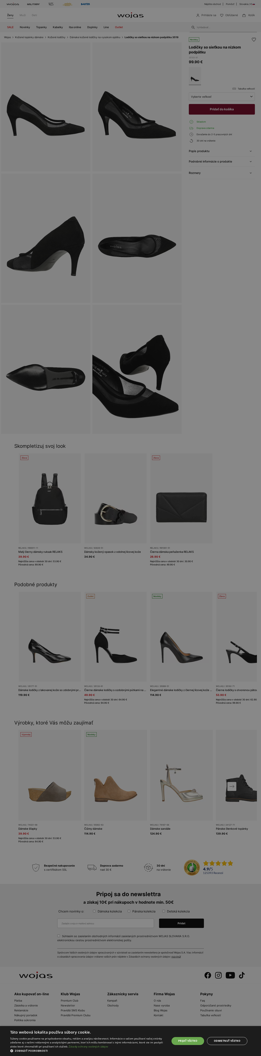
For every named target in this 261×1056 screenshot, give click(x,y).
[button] (87, 1051)
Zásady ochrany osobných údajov (88, 1046)
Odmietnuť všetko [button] (227, 1041)
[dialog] (130, 528)
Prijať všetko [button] (187, 1041)
